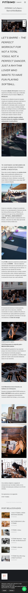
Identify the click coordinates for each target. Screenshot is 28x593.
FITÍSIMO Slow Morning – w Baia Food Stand (18, 557)
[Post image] (5, 515)
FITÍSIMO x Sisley (16, 530)
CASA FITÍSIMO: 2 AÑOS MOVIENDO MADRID (18, 513)
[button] (24, 589)
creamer (10, 395)
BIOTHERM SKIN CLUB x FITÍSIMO (18, 522)
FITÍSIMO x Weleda (16, 547)
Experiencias (6, 23)
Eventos (4, 21)
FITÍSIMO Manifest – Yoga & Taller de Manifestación (18, 539)
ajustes (13, 587)
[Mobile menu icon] (25, 2)
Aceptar (4, 590)
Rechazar (11, 590)
